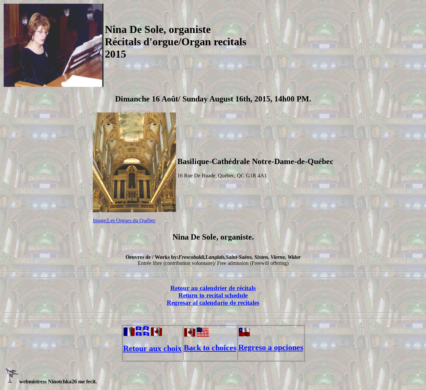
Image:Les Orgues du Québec (124, 220)
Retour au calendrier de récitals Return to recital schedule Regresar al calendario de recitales (213, 295)
